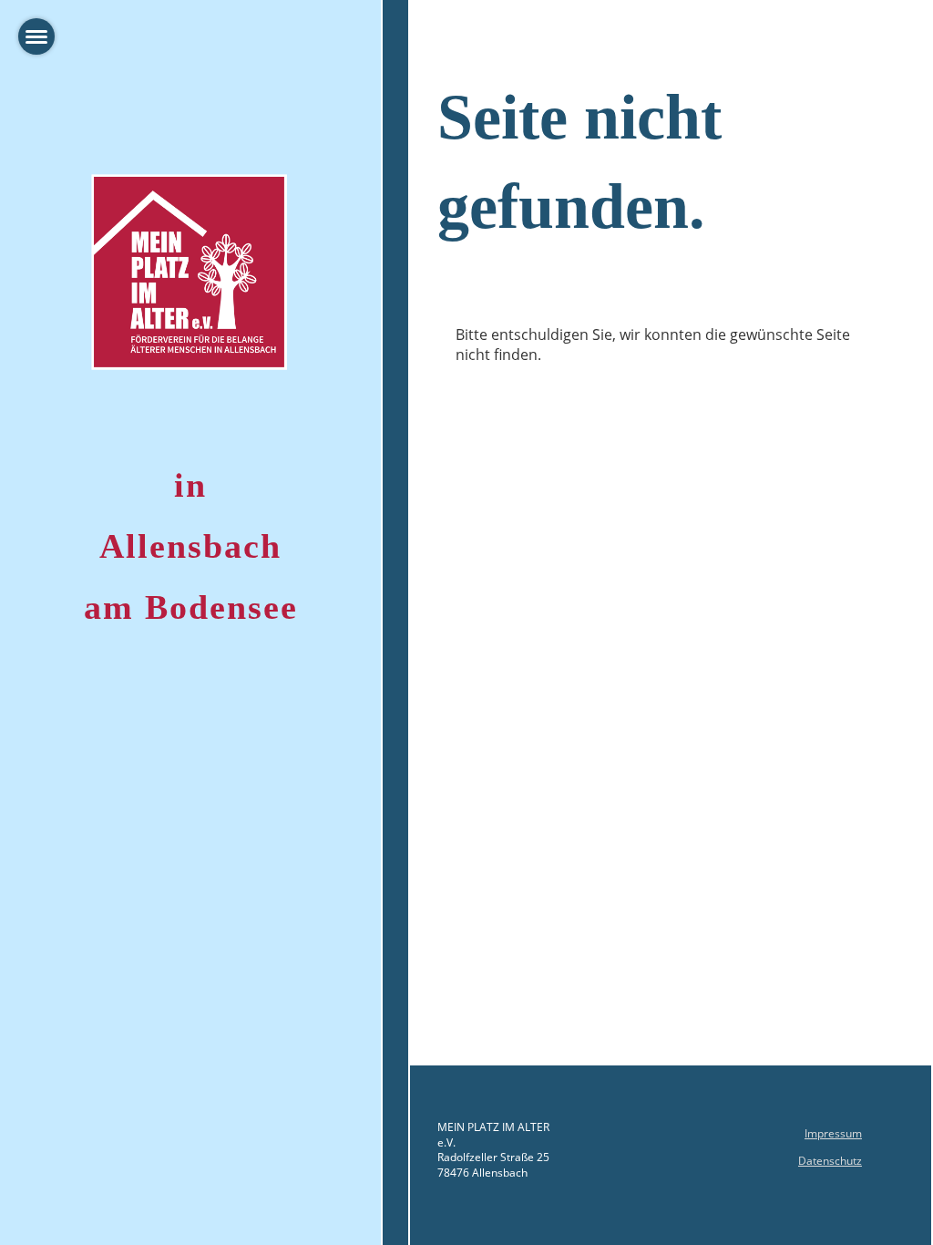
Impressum (833, 1133)
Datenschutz (830, 1160)
